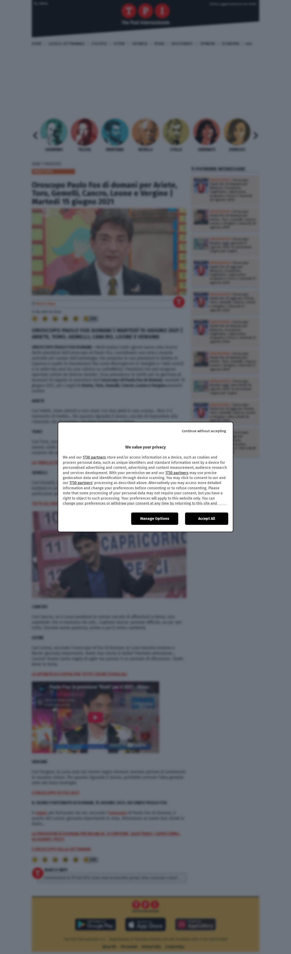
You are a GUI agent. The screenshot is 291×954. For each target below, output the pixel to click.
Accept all (206, 518)
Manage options (154, 518)
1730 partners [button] (94, 457)
